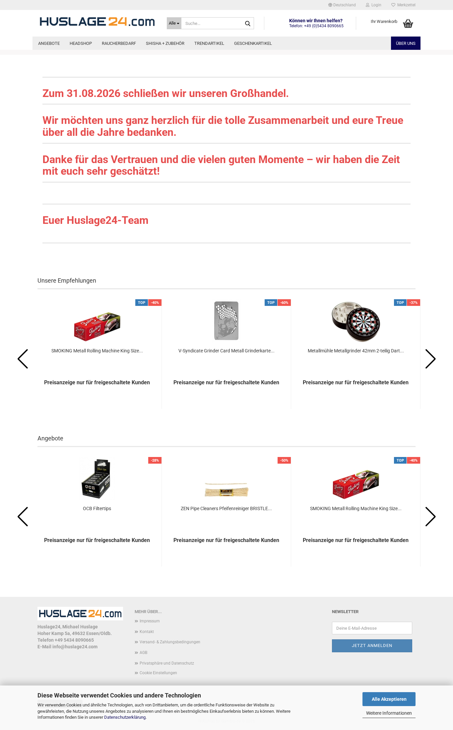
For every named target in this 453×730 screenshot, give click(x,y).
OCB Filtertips (97, 508)
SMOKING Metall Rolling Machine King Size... (97, 350)
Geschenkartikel (253, 43)
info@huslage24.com (74, 646)
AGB (143, 652)
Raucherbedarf (119, 43)
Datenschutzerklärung (125, 717)
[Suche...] (247, 24)
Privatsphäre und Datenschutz (167, 663)
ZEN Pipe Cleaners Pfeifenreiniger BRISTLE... (226, 508)
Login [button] (375, 5)
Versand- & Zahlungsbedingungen (170, 642)
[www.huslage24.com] (97, 21)
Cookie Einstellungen (158, 673)
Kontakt (147, 631)
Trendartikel (209, 43)
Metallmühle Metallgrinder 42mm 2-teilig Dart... (356, 350)
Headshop (81, 43)
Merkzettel (405, 5)
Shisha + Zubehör (165, 43)
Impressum (150, 621)
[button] (342, 5)
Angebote (49, 43)
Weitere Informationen (389, 713)
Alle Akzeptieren (389, 699)
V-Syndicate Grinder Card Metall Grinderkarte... (226, 350)
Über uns (406, 43)
